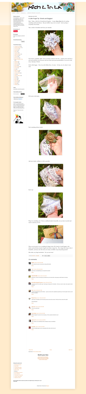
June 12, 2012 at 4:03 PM (40, 326)
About (18, 12)
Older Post (70, 349)
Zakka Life (33, 306)
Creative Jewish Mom (18, 376)
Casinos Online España (43, 359)
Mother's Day (16, 70)
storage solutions (17, 75)
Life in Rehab (34, 313)
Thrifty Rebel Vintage (18, 368)
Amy (32, 290)
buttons (15, 51)
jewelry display (16, 66)
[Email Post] (42, 255)
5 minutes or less (17, 46)
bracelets (16, 50)
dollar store (16, 55)
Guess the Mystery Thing (18, 59)
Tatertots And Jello (17, 377)
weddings (16, 84)
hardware (16, 62)
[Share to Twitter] (47, 255)
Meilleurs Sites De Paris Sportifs (43, 357)
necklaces (16, 71)
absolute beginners (17, 47)
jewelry (15, 65)
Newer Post (31, 349)
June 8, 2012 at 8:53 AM (40, 306)
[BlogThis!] (46, 255)
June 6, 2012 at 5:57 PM (47, 282)
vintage (15, 83)
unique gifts (16, 80)
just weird (16, 67)
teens (15, 76)
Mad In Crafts (16, 369)
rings (15, 74)
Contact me (23, 12)
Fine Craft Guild (17, 373)
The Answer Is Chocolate (18, 375)
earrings (15, 56)
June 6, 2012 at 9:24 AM (39, 262)
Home (13, 12)
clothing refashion (17, 54)
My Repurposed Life (17, 364)
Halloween (16, 61)
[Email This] (44, 255)
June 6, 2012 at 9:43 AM (38, 269)
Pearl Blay (33, 326)
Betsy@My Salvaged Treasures (37, 282)
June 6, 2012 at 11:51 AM (42, 275)
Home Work (16, 366)
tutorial (15, 78)
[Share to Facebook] (48, 255)
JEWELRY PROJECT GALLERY (33, 12)
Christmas (16, 52)
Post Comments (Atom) (37, 351)
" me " (33, 269)
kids (15, 69)
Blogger (47, 385)
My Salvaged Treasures (18, 372)
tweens (15, 79)
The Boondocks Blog (17, 367)
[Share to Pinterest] (49, 255)
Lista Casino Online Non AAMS (43, 358)
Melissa (33, 262)
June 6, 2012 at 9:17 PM (38, 290)
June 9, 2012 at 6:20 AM (41, 313)
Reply (33, 265)
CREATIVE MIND (34, 275)
